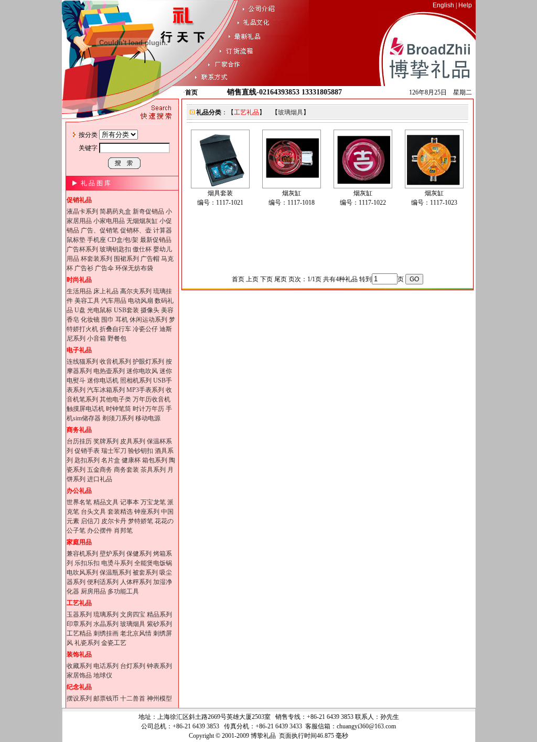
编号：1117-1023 (434, 202)
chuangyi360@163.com (366, 726)
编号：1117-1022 (363, 202)
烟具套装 (220, 193)
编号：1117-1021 (220, 202)
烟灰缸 (291, 193)
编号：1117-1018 (291, 202)
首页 (191, 92)
